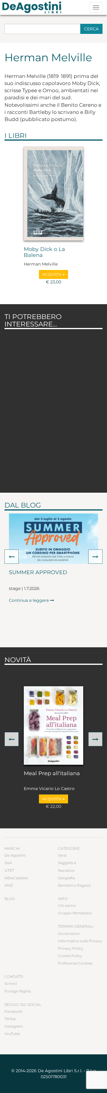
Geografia (66, 878)
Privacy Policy (70, 948)
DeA (8, 862)
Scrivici (10, 983)
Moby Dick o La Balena (44, 252)
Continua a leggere (29, 600)
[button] (11, 556)
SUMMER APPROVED (38, 573)
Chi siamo (67, 905)
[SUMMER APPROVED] (53, 538)
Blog (9, 898)
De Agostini (14, 855)
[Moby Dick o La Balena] (53, 194)
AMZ (8, 885)
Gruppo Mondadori (75, 913)
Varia (62, 855)
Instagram (13, 1026)
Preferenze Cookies (75, 963)
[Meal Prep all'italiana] (53, 725)
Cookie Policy (70, 956)
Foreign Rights (17, 991)
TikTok (10, 1019)
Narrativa (66, 870)
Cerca (91, 29)
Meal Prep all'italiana (52, 774)
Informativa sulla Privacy (80, 941)
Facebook (13, 1011)
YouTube (12, 1033)
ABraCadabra (16, 878)
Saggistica (67, 862)
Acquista (52, 274)
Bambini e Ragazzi (74, 885)
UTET (9, 870)
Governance (69, 933)
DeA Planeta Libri (33, 7)
